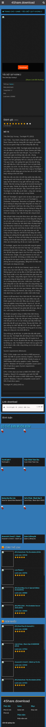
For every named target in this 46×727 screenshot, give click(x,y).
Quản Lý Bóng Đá (30, 536)
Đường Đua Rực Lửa (8, 498)
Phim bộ (6, 713)
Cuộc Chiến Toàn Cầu (31, 460)
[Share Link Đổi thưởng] (35, 80)
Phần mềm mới (22, 718)
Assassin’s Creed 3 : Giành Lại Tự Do (27, 662)
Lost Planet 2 (19, 570)
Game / (18, 11)
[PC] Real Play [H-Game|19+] (24, 626)
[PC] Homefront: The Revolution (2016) (28, 552)
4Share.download (23, 2)
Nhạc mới (34, 710)
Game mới (20, 710)
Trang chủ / (9, 11)
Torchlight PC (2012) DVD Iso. (17, 407)
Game (11, 84)
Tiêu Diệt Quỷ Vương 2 (32, 11)
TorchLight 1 (6, 460)
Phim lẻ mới (7, 710)
